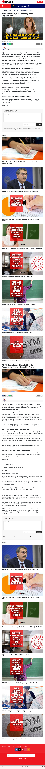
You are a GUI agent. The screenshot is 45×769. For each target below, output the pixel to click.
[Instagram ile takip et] (25, 749)
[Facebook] (3, 44)
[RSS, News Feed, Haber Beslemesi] (28, 749)
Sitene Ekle (25, 746)
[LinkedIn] (7, 44)
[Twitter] (5, 44)
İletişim (13, 746)
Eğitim (10, 10)
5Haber (8, 49)
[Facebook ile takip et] (16, 749)
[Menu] (39, 2)
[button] (37, 44)
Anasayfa (5, 10)
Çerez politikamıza (28, 767)
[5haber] (7, 1)
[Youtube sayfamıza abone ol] (22, 749)
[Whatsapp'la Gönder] (10, 44)
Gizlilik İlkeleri (18, 746)
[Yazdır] (12, 44)
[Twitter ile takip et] (19, 749)
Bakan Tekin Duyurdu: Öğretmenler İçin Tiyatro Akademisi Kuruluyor (25, 6)
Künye (9, 746)
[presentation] (6, 6)
